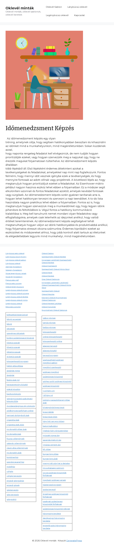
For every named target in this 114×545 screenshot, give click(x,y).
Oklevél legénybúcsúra (15, 287)
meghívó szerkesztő (52, 367)
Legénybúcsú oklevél (57, 15)
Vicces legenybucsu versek (16, 273)
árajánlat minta (13, 371)
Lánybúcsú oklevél (77, 7)
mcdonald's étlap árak (17, 429)
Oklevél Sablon (54, 7)
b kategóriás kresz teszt (53, 407)
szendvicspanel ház (15, 462)
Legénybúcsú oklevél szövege (17, 293)
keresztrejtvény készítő (17, 384)
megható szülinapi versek (54, 480)
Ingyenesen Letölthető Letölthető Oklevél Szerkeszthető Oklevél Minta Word (56, 285)
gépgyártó (11, 499)
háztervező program (52, 485)
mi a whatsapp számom (53, 468)
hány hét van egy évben (53, 421)
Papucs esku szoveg (14, 283)
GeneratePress (74, 540)
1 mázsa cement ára (51, 445)
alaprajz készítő (50, 351)
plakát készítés (13, 389)
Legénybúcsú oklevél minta (17, 300)
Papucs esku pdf (12, 280)
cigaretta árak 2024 (15, 425)
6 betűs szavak (13, 347)
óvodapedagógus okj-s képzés (21, 406)
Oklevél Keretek (48, 276)
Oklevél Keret (47, 273)
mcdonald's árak (14, 453)
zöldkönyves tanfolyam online (20, 411)
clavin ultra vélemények (17, 448)
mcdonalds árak (14, 434)
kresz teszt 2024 (50, 417)
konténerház (12, 457)
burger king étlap (51, 454)
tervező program (50, 355)
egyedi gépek (13, 485)
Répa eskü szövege (13, 307)
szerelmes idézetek (16, 333)
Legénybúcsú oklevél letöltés (17, 297)
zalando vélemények (16, 443)
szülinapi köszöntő (51, 386)
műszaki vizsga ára (51, 435)
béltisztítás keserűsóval (17, 315)
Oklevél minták (20, 8)
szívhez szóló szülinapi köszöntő (57, 381)
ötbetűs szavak (13, 352)
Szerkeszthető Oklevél (51, 291)
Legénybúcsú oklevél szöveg (17, 290)
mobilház (11, 466)
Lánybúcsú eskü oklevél (15, 253)
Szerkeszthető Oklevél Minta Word (55, 269)
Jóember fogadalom (14, 267)
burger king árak (50, 459)
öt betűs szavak (14, 356)
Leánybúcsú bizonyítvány (16, 257)
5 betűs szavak (13, 343)
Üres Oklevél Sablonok (51, 279)
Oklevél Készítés (48, 294)
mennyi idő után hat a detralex (56, 463)
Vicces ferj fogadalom (14, 277)
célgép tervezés (14, 476)
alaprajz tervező (50, 346)
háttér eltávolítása (15, 366)
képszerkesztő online (52, 341)
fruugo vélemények (15, 439)
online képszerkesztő (52, 337)
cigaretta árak (13, 420)
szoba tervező (49, 489)
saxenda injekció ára (52, 440)
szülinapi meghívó (51, 372)
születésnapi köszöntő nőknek (56, 509)
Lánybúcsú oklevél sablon (16, 260)
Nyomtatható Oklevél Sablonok (54, 310)
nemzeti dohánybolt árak (18, 415)
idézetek (11, 329)
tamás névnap (49, 323)
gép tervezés (13, 494)
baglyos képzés (14, 394)
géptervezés (12, 490)
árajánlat (10, 375)
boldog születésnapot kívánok (20, 338)
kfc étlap (47, 449)
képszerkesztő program (17, 361)
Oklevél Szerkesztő (49, 266)
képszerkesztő (49, 332)
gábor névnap (49, 318)
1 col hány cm (49, 391)
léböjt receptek (14, 319)
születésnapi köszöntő (53, 377)
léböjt (9, 324)
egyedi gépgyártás (15, 481)
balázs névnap (49, 327)
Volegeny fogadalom (14, 270)
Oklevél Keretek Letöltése (51, 303)
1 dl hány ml (48, 395)
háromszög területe (52, 513)
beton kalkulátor (50, 426)
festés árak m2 (13, 380)
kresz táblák (48, 412)
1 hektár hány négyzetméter (55, 431)
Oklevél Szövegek (49, 307)
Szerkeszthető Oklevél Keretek (54, 257)
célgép (10, 471)
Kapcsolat (79, 15)
